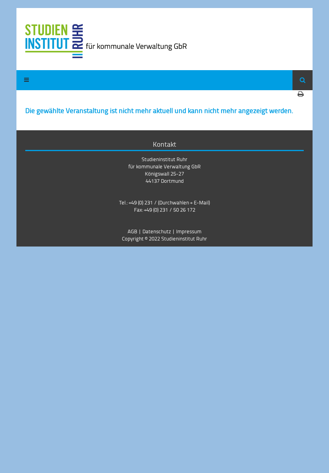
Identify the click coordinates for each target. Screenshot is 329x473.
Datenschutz (156, 231)
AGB (132, 231)
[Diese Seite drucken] (301, 93)
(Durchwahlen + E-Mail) (184, 202)
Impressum (188, 231)
